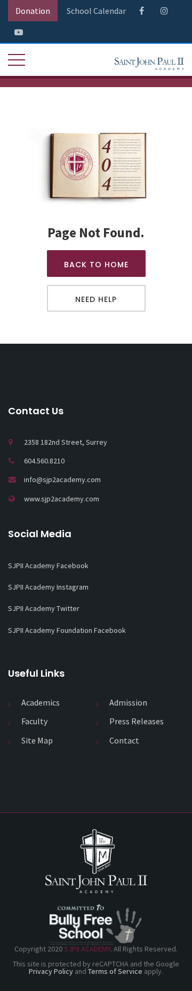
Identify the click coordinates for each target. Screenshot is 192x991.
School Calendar (96, 10)
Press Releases (136, 721)
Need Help (96, 299)
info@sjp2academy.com (62, 479)
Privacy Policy (51, 971)
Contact (124, 740)
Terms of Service (115, 971)
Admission (128, 702)
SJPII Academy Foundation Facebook (67, 630)
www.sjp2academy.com (61, 499)
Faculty (34, 721)
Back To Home (96, 264)
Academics (40, 702)
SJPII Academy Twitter (43, 608)
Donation (32, 10)
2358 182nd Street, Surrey (65, 442)
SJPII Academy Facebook (48, 565)
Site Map (37, 740)
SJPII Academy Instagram (48, 587)
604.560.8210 (44, 461)
